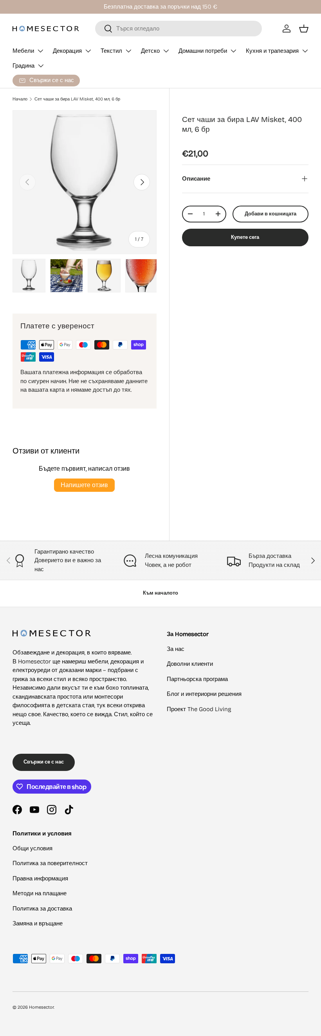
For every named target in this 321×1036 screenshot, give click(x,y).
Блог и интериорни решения (204, 693)
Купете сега (245, 237)
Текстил (111, 50)
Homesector (41, 1007)
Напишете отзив (84, 485)
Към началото (160, 593)
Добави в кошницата (270, 214)
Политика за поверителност (50, 863)
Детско (150, 50)
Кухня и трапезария (272, 50)
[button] (303, 28)
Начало (20, 99)
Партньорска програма (197, 679)
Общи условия (32, 848)
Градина (23, 65)
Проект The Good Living (199, 709)
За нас (175, 648)
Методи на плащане (40, 893)
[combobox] (178, 28)
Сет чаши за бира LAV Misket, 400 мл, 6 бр (77, 99)
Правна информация (40, 878)
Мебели (23, 50)
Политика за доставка (42, 908)
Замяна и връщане (38, 923)
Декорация (67, 50)
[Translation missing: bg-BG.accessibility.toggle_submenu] (40, 51)
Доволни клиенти (190, 663)
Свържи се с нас (43, 762)
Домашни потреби (203, 50)
